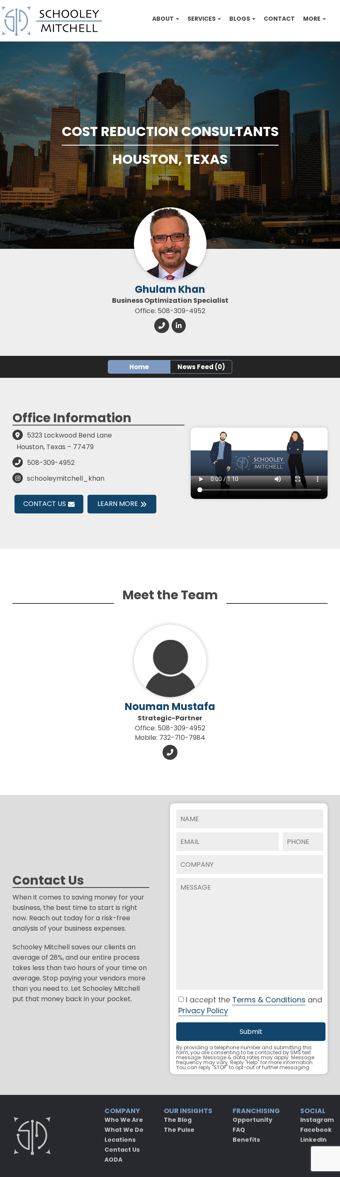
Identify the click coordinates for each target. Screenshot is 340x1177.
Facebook (316, 1130)
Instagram (317, 1120)
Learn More (117, 503)
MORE (312, 19)
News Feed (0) (201, 366)
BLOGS (240, 19)
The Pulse (179, 1130)
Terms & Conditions (269, 1000)
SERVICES (202, 19)
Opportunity (252, 1120)
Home (139, 366)
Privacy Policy (203, 1010)
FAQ (239, 1130)
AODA (113, 1159)
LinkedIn (313, 1140)
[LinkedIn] (178, 325)
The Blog (178, 1120)
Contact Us (44, 503)
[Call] (161, 325)
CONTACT (279, 19)
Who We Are (123, 1120)
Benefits (246, 1140)
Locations (120, 1140)
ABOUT (163, 19)
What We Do (123, 1130)
